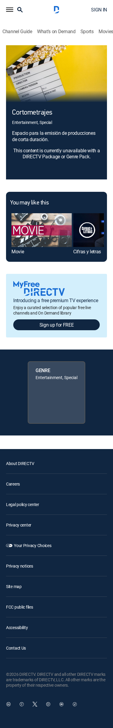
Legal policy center (22, 504)
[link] (41, 230)
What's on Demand (56, 31)
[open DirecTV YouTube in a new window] (61, 704)
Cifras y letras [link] (87, 251)
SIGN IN (99, 9)
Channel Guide (17, 31)
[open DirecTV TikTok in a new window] (74, 704)
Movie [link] (17, 251)
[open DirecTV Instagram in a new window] (48, 704)
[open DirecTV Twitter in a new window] (35, 704)
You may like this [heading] (29, 203)
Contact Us (16, 648)
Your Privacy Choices (32, 545)
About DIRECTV (20, 463)
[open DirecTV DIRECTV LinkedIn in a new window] (8, 704)
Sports (87, 31)
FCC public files (19, 607)
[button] (9, 9)
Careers (13, 484)
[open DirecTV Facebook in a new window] (21, 704)
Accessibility (17, 627)
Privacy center (18, 525)
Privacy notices (19, 566)
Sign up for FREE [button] (56, 324)
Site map (14, 586)
